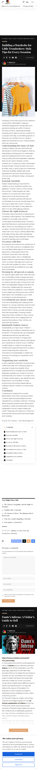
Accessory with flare (12, 442)
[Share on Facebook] (6, 57)
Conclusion (9, 460)
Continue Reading (18, 730)
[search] (23, 2)
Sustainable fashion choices (14, 453)
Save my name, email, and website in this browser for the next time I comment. (19, 595)
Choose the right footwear (14, 439)
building (13, 531)
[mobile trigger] (3, 2)
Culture (4, 41)
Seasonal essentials (12, 435)
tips (28, 531)
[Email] (12, 57)
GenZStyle (12, 62)
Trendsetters (6, 533)
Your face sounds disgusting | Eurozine (17, 519)
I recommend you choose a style (16, 449)
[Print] (16, 57)
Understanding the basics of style (16, 432)
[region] (18, 752)
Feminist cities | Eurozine (12, 510)
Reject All (18, 765)
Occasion (19, 531)
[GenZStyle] (7, 2)
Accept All (18, 754)
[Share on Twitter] (9, 57)
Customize (18, 759)
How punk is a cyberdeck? (13, 522)
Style (24, 531)
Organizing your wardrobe (14, 456)
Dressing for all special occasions (16, 446)
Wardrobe (14, 533)
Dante (11, 665)
